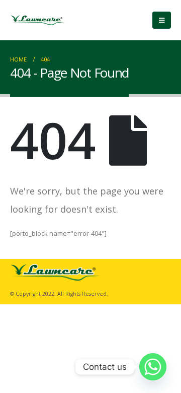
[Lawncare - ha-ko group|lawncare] (37, 20)
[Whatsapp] (152, 366)
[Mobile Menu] (161, 20)
